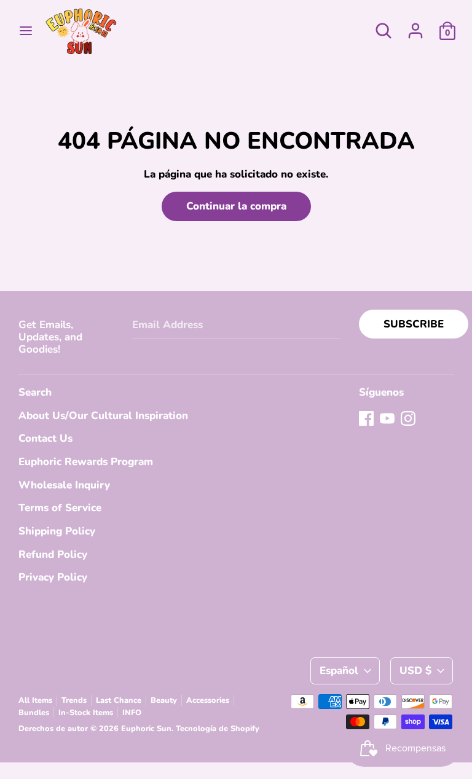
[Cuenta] (415, 27)
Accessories (207, 700)
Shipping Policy (56, 531)
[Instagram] (408, 418)
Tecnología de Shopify (217, 728)
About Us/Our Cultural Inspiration (103, 416)
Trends (74, 700)
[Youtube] (387, 418)
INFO (131, 712)
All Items (35, 700)
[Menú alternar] (25, 30)
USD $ (415, 671)
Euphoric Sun (146, 728)
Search (35, 392)
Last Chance (118, 700)
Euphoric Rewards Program (85, 462)
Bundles (33, 712)
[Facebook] (366, 418)
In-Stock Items (85, 712)
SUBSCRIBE (414, 324)
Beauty (164, 700)
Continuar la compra (236, 206)
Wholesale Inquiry (64, 485)
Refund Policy (52, 554)
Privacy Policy (52, 577)
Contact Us (45, 438)
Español (339, 671)
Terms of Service (59, 508)
